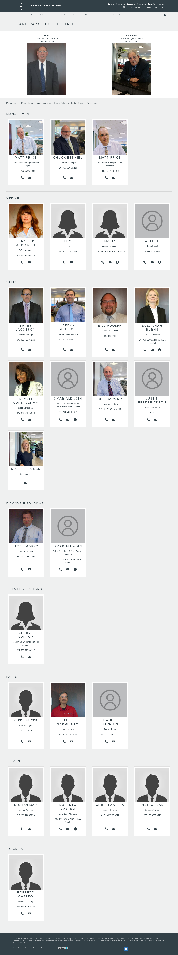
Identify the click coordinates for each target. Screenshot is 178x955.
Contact (20, 948)
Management (12, 103)
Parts (73, 103)
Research (104, 15)
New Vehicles (19, 15)
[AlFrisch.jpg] (46, 69)
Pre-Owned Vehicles (38, 15)
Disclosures (45, 948)
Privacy (35, 948)
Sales (30, 103)
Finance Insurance (43, 103)
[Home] (20, 6)
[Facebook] (126, 948)
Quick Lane (92, 103)
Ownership (89, 15)
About (14, 948)
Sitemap (53, 948)
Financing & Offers (60, 15)
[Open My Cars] (164, 14)
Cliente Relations (61, 103)
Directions (28, 948)
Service (76, 15)
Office (23, 103)
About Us (117, 15)
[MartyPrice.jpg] (131, 69)
